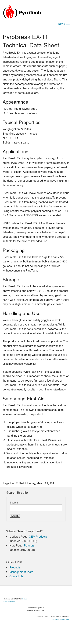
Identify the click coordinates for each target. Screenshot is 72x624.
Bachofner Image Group (60, 619)
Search (14, 502)
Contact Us (16, 576)
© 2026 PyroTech (9, 601)
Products (14, 567)
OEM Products (38, 536)
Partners (29, 545)
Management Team (21, 572)
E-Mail (24, 599)
